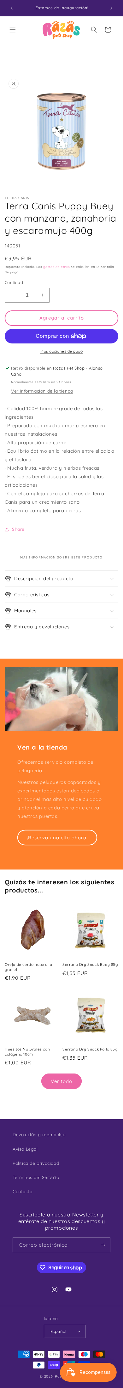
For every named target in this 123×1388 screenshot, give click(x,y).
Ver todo (61, 1081)
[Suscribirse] (103, 1245)
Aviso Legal (25, 1149)
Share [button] (18, 529)
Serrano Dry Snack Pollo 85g (89, 1049)
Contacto (22, 1191)
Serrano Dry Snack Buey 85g (90, 964)
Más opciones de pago (61, 351)
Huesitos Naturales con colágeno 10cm (27, 1052)
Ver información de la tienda (42, 391)
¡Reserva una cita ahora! (57, 838)
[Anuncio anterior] (12, 8)
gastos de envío (56, 267)
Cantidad (14, 282)
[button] (13, 30)
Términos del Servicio (36, 1177)
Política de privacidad (36, 1163)
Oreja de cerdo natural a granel (28, 967)
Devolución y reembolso (39, 1134)
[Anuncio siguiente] (111, 8)
